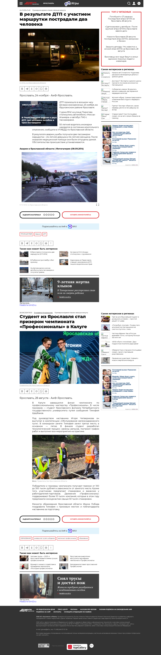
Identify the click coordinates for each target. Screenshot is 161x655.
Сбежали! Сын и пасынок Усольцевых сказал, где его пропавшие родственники (126, 352)
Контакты (57, 612)
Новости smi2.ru (28, 305)
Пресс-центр (63, 609)
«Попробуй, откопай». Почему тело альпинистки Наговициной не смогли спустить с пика (126, 327)
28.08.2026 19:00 (26, 313)
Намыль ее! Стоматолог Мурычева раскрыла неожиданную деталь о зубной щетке (125, 75)
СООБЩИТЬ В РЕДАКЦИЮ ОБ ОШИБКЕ (77, 612)
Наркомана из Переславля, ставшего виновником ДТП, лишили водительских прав (81, 262)
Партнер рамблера (58, 645)
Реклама (73, 609)
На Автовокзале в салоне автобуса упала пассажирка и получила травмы (42, 270)
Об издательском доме (45, 609)
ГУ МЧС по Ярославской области (33, 83)
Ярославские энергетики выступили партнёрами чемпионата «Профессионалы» (82, 558)
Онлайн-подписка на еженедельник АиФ (115, 609)
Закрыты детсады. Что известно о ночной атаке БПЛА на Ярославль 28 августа (121, 49)
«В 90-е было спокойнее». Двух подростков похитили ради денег (125, 343)
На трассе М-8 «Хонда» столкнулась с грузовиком (80, 253)
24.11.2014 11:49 (25, 10)
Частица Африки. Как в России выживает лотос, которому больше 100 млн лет (126, 335)
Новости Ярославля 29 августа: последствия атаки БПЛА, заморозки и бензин (121, 39)
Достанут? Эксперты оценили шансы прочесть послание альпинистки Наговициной (126, 83)
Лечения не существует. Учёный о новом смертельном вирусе (125, 359)
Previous (25, 174)
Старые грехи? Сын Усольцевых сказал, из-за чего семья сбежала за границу (126, 116)
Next (94, 174)
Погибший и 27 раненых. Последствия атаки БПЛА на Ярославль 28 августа (121, 19)
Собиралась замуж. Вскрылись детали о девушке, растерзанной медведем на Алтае (125, 91)
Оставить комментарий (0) (80, 215)
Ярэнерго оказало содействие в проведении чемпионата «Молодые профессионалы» (43, 566)
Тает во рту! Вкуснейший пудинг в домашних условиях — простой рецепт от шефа (125, 319)
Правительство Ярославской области (35, 385)
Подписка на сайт (43, 612)
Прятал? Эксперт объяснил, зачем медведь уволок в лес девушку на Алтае (125, 108)
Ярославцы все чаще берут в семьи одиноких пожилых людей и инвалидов (121, 59)
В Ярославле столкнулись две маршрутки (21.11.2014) (42, 253)
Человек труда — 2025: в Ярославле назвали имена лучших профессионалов (43, 558)
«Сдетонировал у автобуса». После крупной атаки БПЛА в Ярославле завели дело (121, 29)
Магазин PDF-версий (88, 609)
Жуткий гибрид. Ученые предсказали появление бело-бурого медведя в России (126, 99)
